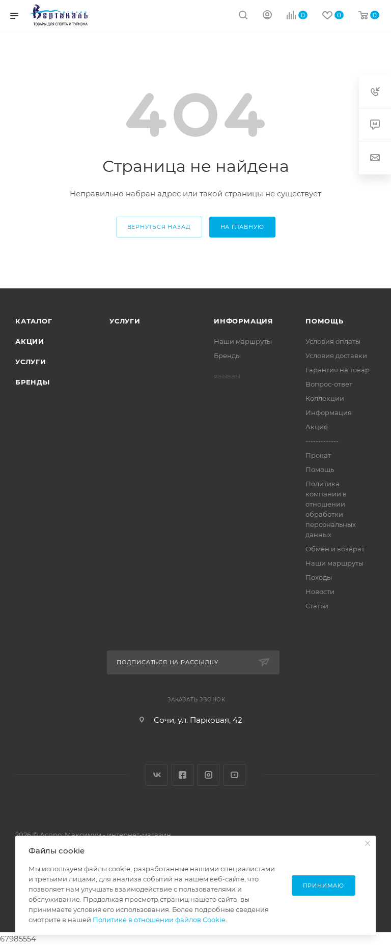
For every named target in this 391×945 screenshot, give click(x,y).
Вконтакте (156, 775)
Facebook (182, 775)
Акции (29, 341)
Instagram (208, 775)
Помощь (324, 321)
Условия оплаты (332, 341)
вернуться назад (159, 226)
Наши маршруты (243, 341)
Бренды (32, 382)
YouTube (234, 775)
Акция (316, 427)
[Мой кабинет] (267, 16)
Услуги (30, 362)
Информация (243, 321)
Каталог (33, 321)
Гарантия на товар (337, 370)
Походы (318, 577)
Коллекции (324, 398)
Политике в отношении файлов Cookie (159, 920)
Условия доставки (336, 355)
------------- (322, 441)
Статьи (316, 606)
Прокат (318, 455)
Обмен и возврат (335, 549)
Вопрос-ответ (328, 384)
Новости (319, 591)
